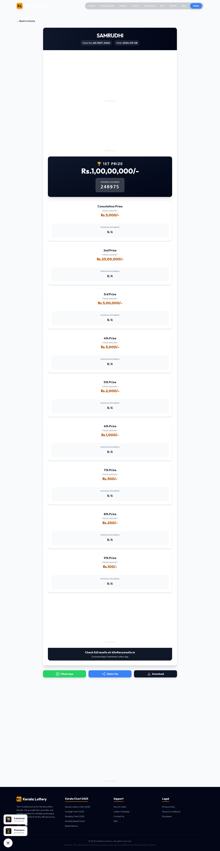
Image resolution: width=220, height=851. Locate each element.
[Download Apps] (8, 842)
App (184, 5)
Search (135, 5)
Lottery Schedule (121, 811)
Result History (71, 826)
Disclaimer (167, 816)
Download (158, 673)
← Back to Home (26, 20)
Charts (173, 5)
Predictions (149, 5)
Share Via (112, 673)
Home (92, 5)
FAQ (115, 821)
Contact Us (119, 816)
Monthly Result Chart (75, 821)
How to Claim (120, 806)
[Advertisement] (110, 78)
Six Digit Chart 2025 (74, 811)
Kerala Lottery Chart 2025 (77, 806)
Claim (196, 5)
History (122, 5)
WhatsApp (67, 673)
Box (162, 5)
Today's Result (107, 5)
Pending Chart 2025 (74, 816)
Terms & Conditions (171, 811)
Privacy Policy (168, 806)
